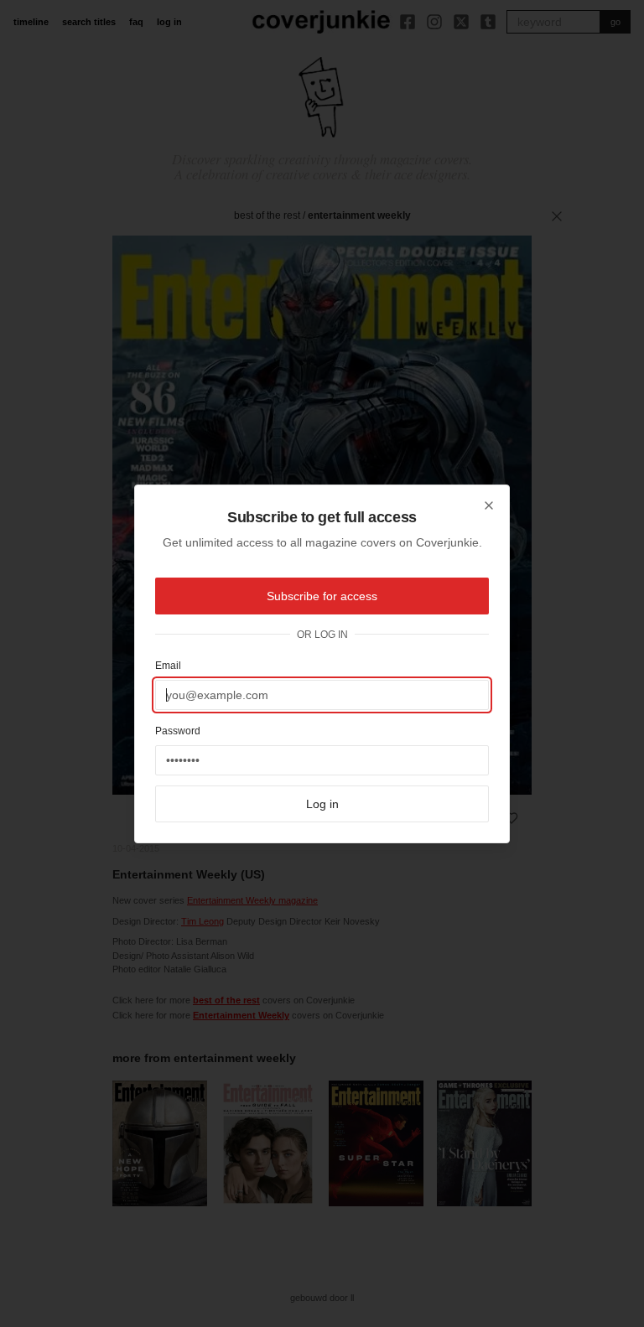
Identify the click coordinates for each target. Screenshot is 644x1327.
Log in (322, 804)
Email (168, 665)
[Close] (489, 505)
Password (177, 731)
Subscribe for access (322, 596)
